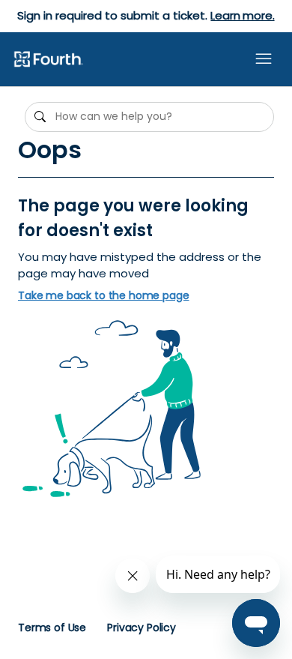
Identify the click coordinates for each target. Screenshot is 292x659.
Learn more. (242, 15)
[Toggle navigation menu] (264, 59)
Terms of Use (52, 627)
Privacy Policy (141, 627)
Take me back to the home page (103, 296)
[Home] (48, 60)
